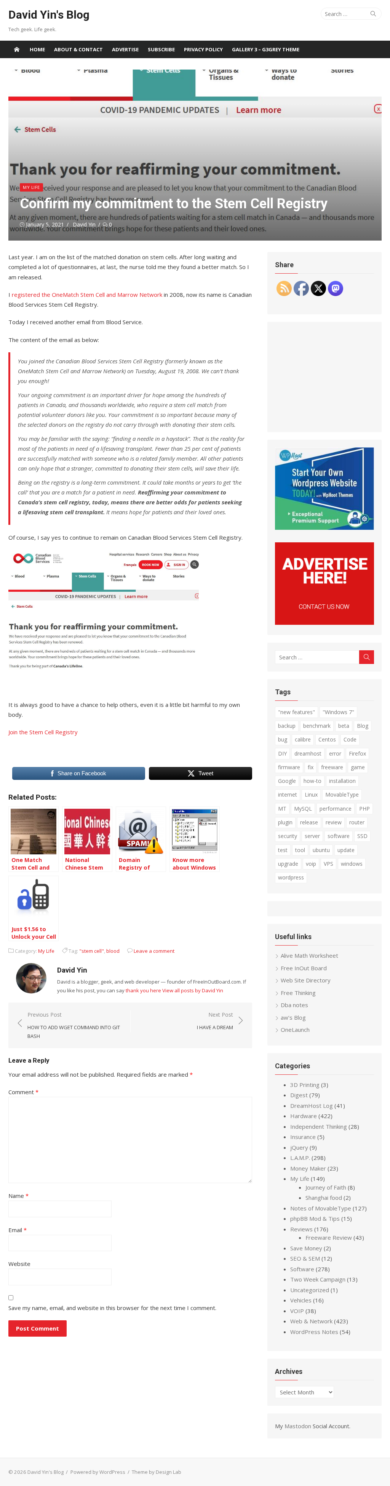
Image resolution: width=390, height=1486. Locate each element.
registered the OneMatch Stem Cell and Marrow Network (87, 294)
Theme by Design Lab (156, 1472)
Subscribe (161, 49)
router (356, 822)
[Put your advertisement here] (324, 622)
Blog (362, 725)
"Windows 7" (338, 712)
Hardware (303, 1116)
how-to (312, 780)
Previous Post (73, 1025)
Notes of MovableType (320, 1208)
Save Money (306, 1248)
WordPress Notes (314, 1331)
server (312, 836)
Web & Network (311, 1321)
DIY (282, 753)
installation (342, 780)
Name (18, 1195)
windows (352, 863)
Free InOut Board (304, 968)
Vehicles (301, 1300)
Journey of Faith (325, 1187)
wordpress (291, 877)
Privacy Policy (203, 49)
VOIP (297, 1311)
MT (282, 808)
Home (37, 49)
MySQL (303, 808)
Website (19, 1263)
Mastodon (298, 1426)
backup (287, 725)
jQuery (299, 1147)
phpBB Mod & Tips (315, 1218)
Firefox (357, 753)
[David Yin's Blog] (16, 49)
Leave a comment (154, 950)
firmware (289, 767)
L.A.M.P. (300, 1157)
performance (336, 808)
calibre (303, 739)
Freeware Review (328, 1237)
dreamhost (307, 753)
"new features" (296, 712)
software (339, 836)
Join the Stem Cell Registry (43, 732)
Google (287, 780)
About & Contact (78, 49)
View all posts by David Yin (192, 990)
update (346, 850)
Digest (299, 1095)
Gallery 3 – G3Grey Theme (265, 49)
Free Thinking (298, 992)
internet (287, 794)
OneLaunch (295, 1029)
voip (311, 863)
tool (300, 850)
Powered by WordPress (97, 1472)
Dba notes (294, 1005)
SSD (362, 836)
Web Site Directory (306, 980)
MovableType (342, 794)
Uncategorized (309, 1290)
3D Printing (305, 1084)
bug (282, 739)
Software (302, 1269)
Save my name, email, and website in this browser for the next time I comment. (112, 1308)
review (334, 822)
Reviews (301, 1229)
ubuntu (321, 850)
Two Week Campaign (317, 1279)
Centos (327, 739)
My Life (31, 187)
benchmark (317, 725)
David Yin (84, 224)
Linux (311, 794)
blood (113, 950)
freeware (332, 767)
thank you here (143, 990)
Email (17, 1230)
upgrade (288, 863)
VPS (328, 863)
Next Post (215, 1021)
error (335, 753)
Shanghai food (323, 1197)
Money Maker (308, 1168)
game (358, 767)
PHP (364, 808)
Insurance (303, 1137)
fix (310, 767)
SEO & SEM (305, 1258)
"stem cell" (91, 950)
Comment (23, 1092)
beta (343, 725)
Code (350, 739)
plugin (285, 822)
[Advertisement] (324, 377)
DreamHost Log (311, 1105)
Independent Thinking (318, 1126)
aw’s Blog (293, 1017)
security (287, 836)
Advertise (125, 49)
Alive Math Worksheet (309, 955)
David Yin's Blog (49, 14)
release (309, 822)
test (283, 850)
